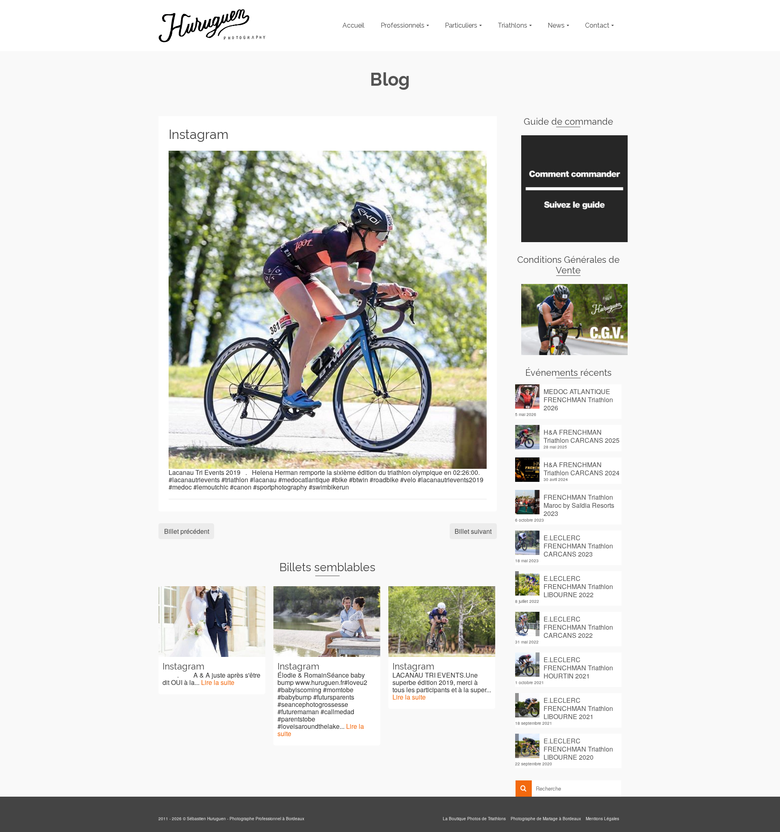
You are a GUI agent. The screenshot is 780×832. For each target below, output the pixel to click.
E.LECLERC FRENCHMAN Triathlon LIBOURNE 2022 (578, 586)
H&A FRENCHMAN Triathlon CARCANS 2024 (582, 468)
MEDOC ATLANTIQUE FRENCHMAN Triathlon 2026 (578, 399)
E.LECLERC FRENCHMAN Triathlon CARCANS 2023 (578, 545)
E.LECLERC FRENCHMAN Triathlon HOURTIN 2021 (578, 667)
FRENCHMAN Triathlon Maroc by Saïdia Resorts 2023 (579, 505)
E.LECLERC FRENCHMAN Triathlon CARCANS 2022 (578, 626)
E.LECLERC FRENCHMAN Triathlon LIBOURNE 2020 (578, 748)
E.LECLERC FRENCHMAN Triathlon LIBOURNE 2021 (578, 708)
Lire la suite (217, 682)
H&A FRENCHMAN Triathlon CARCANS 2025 (582, 435)
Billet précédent (186, 531)
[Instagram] (328, 308)
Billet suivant (473, 531)
